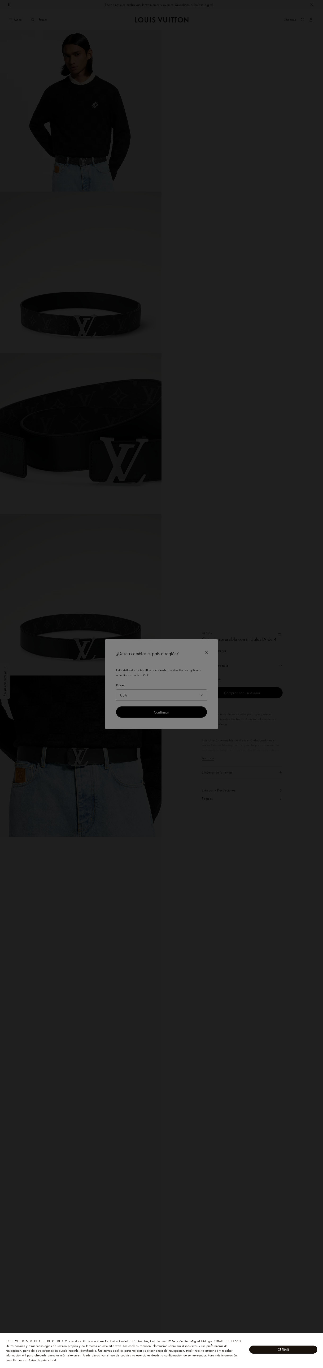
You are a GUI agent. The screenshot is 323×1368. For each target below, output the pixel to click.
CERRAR (283, 1349)
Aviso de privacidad (42, 1360)
